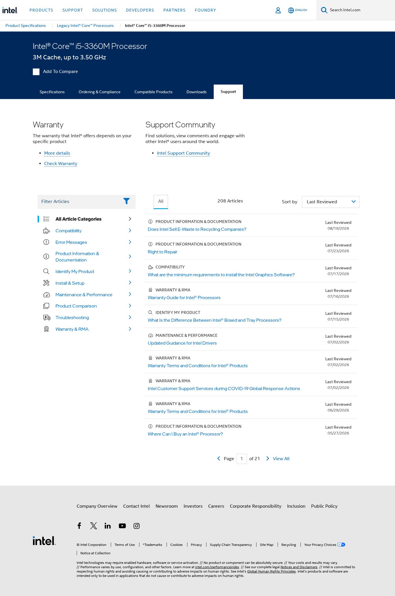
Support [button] (72, 10)
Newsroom (167, 506)
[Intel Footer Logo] (44, 540)
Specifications (52, 91)
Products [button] (41, 10)
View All (281, 459)
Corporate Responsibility (255, 506)
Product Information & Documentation (77, 257)
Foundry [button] (205, 10)
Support (228, 91)
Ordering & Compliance (100, 91)
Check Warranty (60, 164)
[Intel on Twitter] (94, 527)
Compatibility (69, 230)
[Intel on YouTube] (122, 527)
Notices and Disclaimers (299, 567)
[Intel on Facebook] (79, 527)
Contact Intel (136, 506)
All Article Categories (78, 219)
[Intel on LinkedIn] (108, 527)
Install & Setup (70, 283)
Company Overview (97, 506)
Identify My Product (75, 271)
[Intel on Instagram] (136, 527)
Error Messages (71, 242)
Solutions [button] (104, 10)
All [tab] (160, 201)
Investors (193, 506)
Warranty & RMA (72, 329)
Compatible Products (153, 91)
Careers (216, 506)
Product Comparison (76, 306)
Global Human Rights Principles (271, 571)
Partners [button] (174, 10)
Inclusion (296, 506)
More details (57, 153)
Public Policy (324, 506)
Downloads (197, 91)
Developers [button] (140, 10)
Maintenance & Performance (84, 294)
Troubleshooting (72, 317)
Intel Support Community (183, 153)
